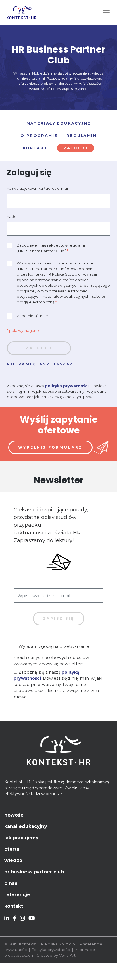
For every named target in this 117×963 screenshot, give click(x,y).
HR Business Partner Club (34, 872)
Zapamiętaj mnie (32, 315)
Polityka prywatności (51, 949)
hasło (12, 216)
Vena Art (67, 955)
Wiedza (13, 860)
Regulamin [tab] (81, 135)
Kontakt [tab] (35, 148)
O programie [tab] (38, 135)
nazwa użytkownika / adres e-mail (38, 188)
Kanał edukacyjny (25, 826)
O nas (10, 883)
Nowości (14, 815)
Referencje (17, 894)
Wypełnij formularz (50, 447)
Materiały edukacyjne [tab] (58, 123)
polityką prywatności (67, 385)
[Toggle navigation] (106, 12)
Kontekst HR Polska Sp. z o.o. (47, 944)
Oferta (11, 849)
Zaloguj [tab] (76, 148)
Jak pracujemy (21, 837)
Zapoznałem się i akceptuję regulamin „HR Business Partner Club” (52, 248)
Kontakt (13, 906)
